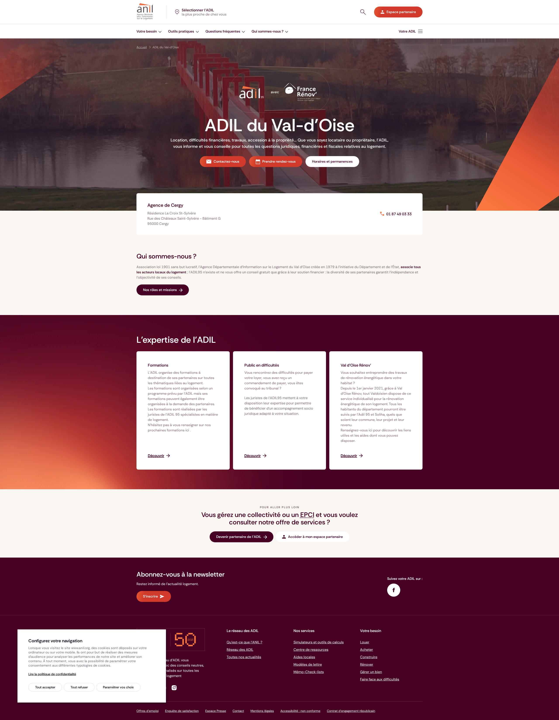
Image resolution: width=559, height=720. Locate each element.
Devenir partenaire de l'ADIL (238, 536)
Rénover (366, 664)
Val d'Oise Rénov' (356, 365)
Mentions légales (262, 711)
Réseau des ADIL (240, 649)
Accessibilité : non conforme (300, 711)
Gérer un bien (371, 672)
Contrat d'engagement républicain (351, 711)
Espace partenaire (401, 12)
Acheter (366, 649)
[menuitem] (410, 31)
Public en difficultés (261, 365)
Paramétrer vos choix (118, 687)
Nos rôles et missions (160, 290)
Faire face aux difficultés (379, 679)
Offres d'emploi (147, 711)
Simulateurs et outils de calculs (318, 642)
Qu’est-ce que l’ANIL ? (244, 642)
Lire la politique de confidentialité (52, 674)
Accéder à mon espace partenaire (315, 536)
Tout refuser (79, 687)
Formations (158, 365)
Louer (364, 642)
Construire (368, 657)
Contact (238, 711)
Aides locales (304, 657)
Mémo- (308, 672)
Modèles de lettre (307, 664)
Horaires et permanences (332, 161)
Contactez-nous (226, 161)
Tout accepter (45, 687)
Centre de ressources (310, 649)
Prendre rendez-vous (279, 161)
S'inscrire (150, 596)
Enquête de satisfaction (182, 711)
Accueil (141, 47)
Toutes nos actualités (244, 657)
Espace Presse (215, 711)
